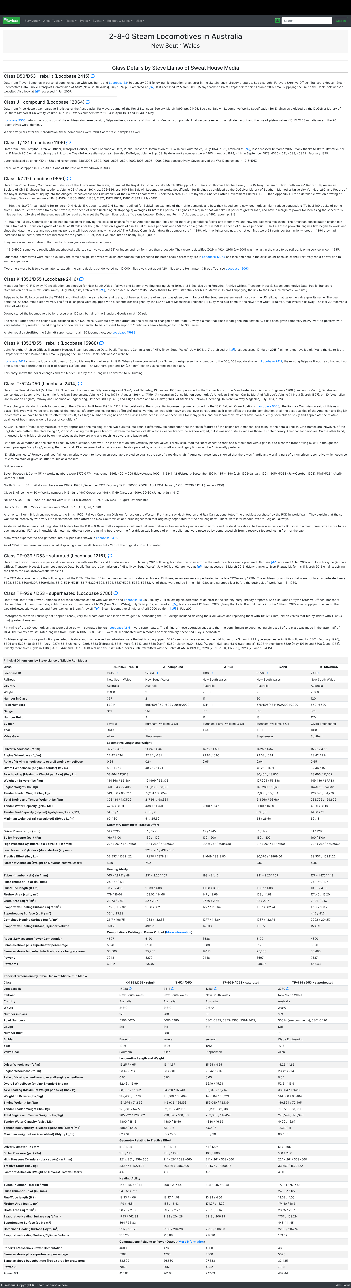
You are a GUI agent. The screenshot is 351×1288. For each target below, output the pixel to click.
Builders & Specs (118, 20)
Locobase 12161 (120, 627)
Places (69, 20)
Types (84, 20)
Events (97, 20)
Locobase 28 (118, 82)
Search (341, 20)
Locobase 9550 (15, 120)
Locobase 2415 (14, 361)
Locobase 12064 (213, 257)
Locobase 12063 (237, 268)
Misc (138, 20)
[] (151, 87)
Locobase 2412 (271, 361)
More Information (178, 932)
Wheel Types (51, 20)
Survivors (31, 20)
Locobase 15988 (123, 332)
